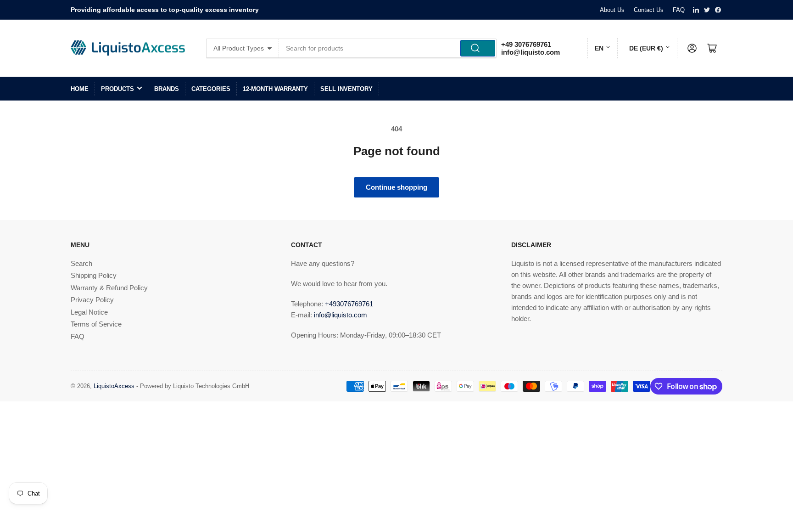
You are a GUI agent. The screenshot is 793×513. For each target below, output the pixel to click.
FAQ (679, 9)
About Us (612, 9)
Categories (210, 88)
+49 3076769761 (526, 44)
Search (81, 263)
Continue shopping (396, 187)
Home (80, 88)
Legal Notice (89, 312)
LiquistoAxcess (114, 386)
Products (117, 88)
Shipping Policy (94, 275)
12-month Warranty (275, 88)
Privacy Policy (92, 300)
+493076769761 (349, 304)
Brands (166, 88)
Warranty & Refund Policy (109, 288)
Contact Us (649, 9)
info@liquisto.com (530, 52)
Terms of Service (96, 324)
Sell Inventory (346, 88)
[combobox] (388, 48)
